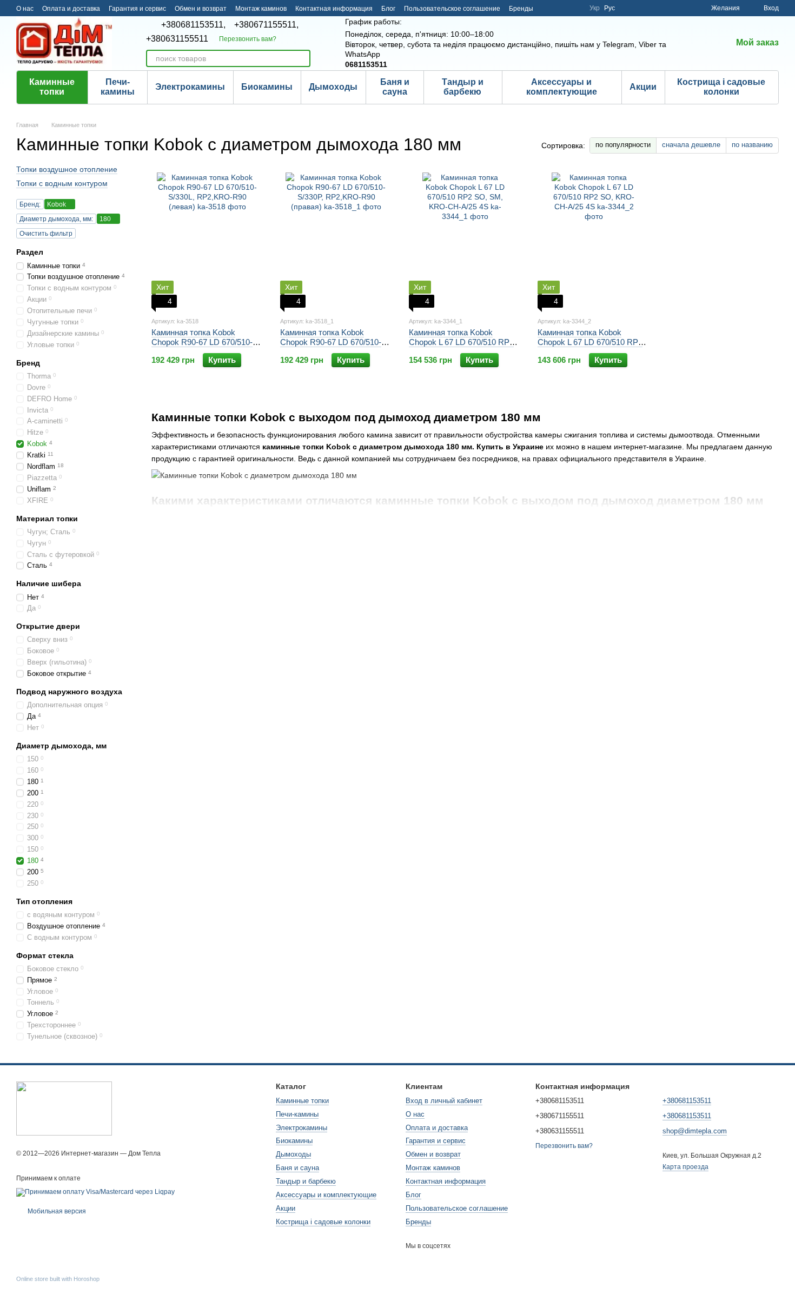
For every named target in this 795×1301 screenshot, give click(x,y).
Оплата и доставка (71, 8)
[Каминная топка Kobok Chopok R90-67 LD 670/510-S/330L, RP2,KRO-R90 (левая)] (207, 240)
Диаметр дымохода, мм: (56, 219)
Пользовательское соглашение (452, 8)
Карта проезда (685, 1167)
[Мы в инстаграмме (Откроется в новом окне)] (574, 8)
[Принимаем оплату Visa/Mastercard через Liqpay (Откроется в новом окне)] (95, 1192)
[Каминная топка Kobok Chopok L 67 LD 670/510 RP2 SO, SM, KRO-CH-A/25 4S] (465, 240)
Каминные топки (52, 86)
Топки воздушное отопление (66, 169)
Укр (594, 8)
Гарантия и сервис (137, 8)
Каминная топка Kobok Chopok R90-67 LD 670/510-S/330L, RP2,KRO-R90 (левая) (207, 342)
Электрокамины (190, 86)
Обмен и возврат (201, 8)
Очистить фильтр (45, 233)
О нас (25, 8)
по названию (752, 145)
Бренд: (30, 204)
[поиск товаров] (301, 58)
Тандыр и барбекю (462, 86)
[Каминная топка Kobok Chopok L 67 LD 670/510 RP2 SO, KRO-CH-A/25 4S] (594, 240)
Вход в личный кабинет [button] (444, 1101)
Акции (643, 86)
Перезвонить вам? (247, 39)
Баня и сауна (394, 86)
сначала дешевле (691, 145)
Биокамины (267, 86)
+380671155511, (266, 25)
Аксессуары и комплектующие (561, 86)
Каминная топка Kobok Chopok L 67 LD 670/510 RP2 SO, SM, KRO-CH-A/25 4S (461, 342)
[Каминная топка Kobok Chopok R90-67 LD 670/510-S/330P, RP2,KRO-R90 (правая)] (336, 240)
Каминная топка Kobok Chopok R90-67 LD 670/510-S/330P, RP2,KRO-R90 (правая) (330, 347)
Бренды (521, 8)
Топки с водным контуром (62, 183)
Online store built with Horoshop (58, 1279)
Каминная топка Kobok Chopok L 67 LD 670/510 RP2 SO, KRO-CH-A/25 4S (590, 342)
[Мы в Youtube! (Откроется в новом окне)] (561, 8)
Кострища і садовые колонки (721, 86)
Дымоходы (333, 86)
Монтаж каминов (261, 8)
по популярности (623, 145)
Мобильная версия (56, 1211)
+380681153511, (193, 25)
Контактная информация (334, 8)
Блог (388, 8)
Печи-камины (118, 86)
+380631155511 (177, 39)
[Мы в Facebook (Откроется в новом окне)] (548, 8)
